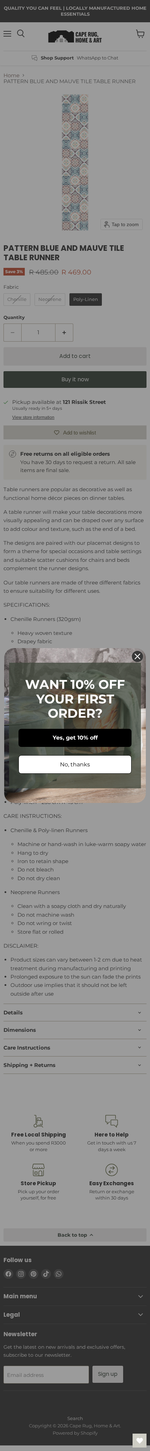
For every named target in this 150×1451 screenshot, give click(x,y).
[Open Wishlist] (140, 1441)
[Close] (137, 656)
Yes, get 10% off (75, 737)
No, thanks (75, 764)
